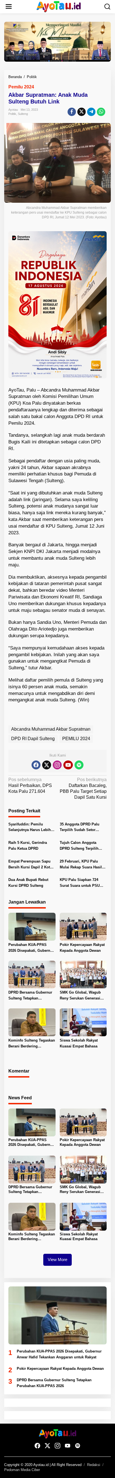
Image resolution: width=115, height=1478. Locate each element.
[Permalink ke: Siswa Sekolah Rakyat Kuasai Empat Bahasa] (83, 1022)
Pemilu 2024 (21, 86)
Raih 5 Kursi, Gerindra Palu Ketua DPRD (27, 846)
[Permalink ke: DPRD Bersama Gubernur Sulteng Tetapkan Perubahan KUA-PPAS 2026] (32, 974)
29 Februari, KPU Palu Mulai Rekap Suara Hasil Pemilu (81, 864)
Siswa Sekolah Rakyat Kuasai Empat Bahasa (79, 1043)
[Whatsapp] (101, 112)
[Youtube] (68, 764)
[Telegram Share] (91, 112)
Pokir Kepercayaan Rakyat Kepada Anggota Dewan (82, 948)
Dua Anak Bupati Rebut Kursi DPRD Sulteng (28, 883)
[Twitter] (46, 764)
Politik (12, 113)
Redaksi (93, 1465)
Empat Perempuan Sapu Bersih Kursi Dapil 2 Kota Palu (30, 864)
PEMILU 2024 (76, 738)
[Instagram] (57, 764)
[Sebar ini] (72, 112)
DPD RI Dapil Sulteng (33, 738)
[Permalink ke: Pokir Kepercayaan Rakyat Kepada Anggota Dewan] (83, 926)
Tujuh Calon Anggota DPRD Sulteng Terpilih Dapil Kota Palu (79, 846)
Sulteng (23, 113)
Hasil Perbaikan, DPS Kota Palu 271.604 (30, 785)
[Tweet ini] (81, 112)
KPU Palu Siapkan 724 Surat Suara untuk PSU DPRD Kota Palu (80, 883)
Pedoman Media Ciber (22, 1470)
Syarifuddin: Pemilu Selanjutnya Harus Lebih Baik (29, 827)
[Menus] (8, 6)
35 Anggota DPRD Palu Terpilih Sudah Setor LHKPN (79, 827)
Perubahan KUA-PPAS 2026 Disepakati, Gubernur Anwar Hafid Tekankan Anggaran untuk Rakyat (31, 948)
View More (57, 1259)
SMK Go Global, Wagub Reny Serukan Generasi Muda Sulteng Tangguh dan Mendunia (80, 995)
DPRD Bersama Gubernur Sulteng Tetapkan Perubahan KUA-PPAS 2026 (30, 995)
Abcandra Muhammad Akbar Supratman (50, 729)
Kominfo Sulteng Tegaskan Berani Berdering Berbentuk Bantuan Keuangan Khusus (31, 1043)
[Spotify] (79, 764)
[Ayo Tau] (59, 6)
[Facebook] (36, 764)
